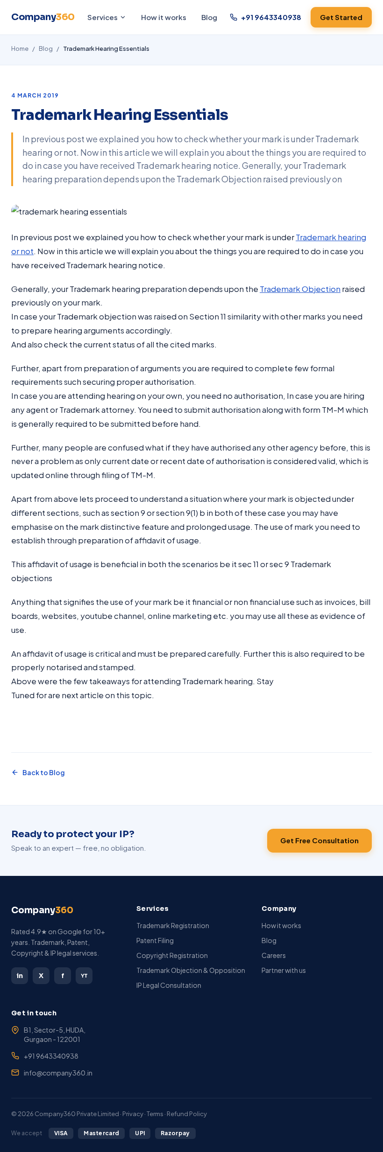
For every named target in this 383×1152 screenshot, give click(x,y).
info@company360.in (58, 1073)
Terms (155, 1113)
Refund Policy (187, 1113)
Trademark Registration (172, 925)
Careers (274, 955)
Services (102, 17)
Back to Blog (43, 772)
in (19, 976)
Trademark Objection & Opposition (190, 970)
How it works (163, 17)
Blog (209, 17)
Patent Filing (155, 940)
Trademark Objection (300, 289)
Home (19, 48)
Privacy (132, 1113)
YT (84, 975)
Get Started (341, 17)
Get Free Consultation (319, 840)
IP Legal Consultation (168, 985)
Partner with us (284, 970)
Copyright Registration (172, 955)
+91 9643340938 (51, 1056)
